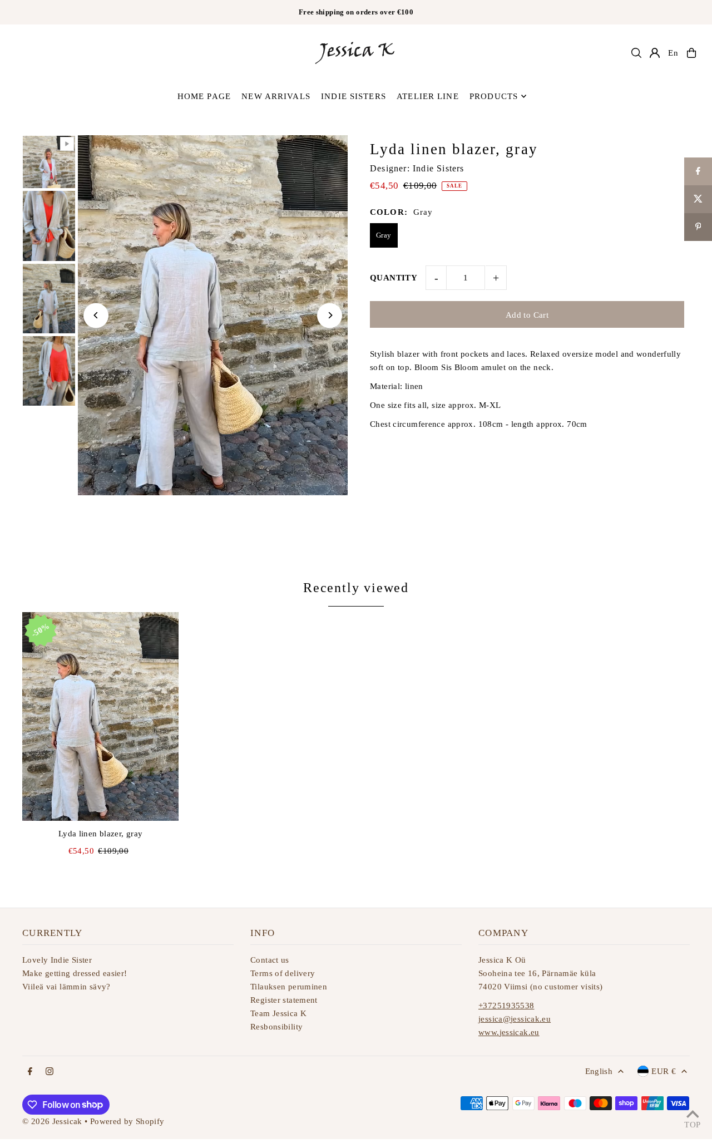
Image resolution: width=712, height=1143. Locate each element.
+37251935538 (506, 1005)
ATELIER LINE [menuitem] (428, 96)
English (599, 1071)
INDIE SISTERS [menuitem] (353, 96)
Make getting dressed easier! (74, 973)
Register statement (284, 1000)
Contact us (269, 959)
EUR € (663, 1071)
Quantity (393, 277)
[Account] (655, 53)
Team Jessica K (278, 1013)
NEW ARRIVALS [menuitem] (275, 96)
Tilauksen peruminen (288, 986)
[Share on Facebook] (698, 171)
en (673, 52)
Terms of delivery (282, 973)
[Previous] (95, 315)
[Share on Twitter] (698, 199)
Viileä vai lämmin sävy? (66, 986)
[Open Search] (636, 53)
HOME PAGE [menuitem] (204, 96)
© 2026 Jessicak (52, 1121)
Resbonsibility (276, 1026)
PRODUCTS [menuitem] (493, 96)
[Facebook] (30, 1072)
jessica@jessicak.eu (514, 1018)
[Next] (329, 315)
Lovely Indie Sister (57, 959)
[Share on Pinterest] (698, 227)
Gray (384, 235)
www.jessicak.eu (509, 1032)
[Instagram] (49, 1072)
